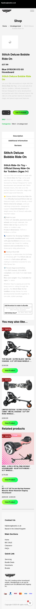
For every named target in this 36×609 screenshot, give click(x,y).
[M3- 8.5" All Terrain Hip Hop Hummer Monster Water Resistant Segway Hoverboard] (18, 486)
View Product (10, 370)
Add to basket (20, 113)
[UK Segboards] (7, 10)
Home (4, 26)
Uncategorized (15, 26)
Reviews (18, 145)
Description (18, 136)
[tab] (18, 136)
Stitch (14, 124)
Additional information (18, 141)
